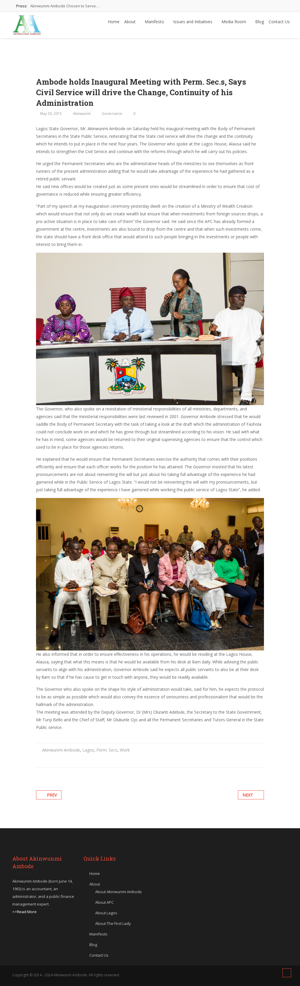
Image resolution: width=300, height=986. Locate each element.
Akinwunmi (82, 113)
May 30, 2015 (51, 113)
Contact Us (279, 21)
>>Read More (24, 911)
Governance (112, 113)
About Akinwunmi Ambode (118, 891)
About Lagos (106, 912)
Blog (259, 21)
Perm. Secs (106, 750)
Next (248, 795)
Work (125, 750)
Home (114, 21)
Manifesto (155, 21)
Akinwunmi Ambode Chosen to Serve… (64, 6)
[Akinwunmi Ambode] (27, 23)
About (130, 21)
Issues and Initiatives (193, 21)
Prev (52, 795)
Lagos (88, 750)
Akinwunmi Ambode (61, 750)
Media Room (234, 21)
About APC (104, 902)
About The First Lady (113, 923)
